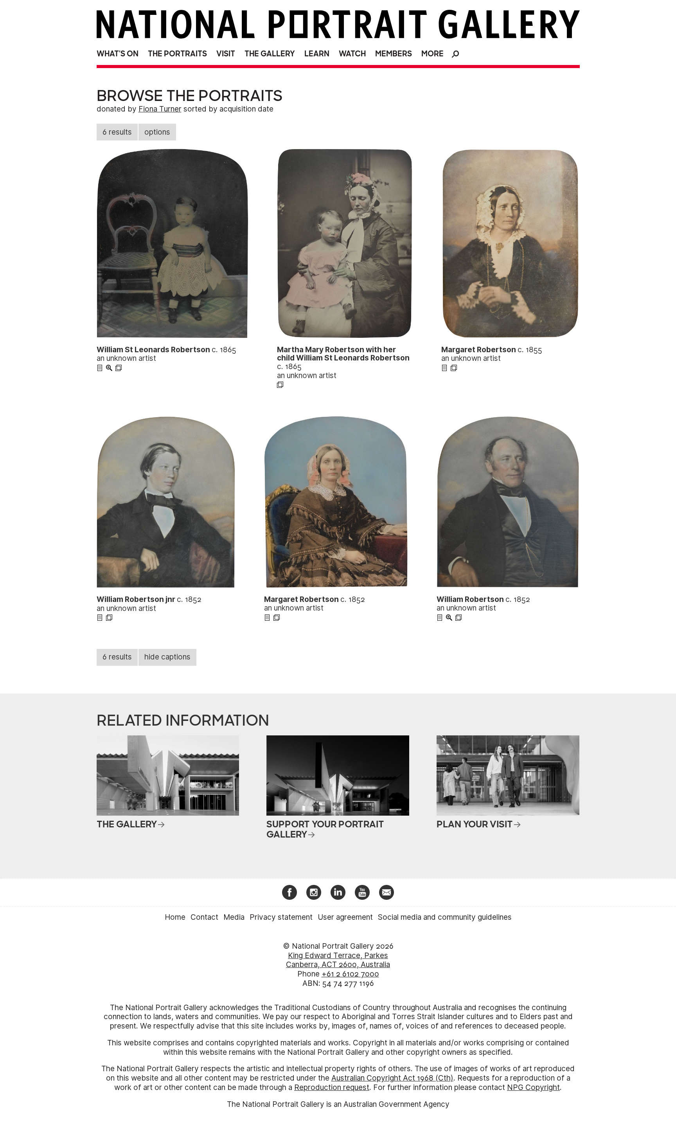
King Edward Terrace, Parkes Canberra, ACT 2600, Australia (338, 960)
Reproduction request (331, 1087)
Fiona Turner (160, 109)
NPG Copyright (533, 1087)
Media (234, 917)
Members (393, 54)
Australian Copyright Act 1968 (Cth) (392, 1078)
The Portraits (177, 54)
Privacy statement (281, 917)
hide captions (167, 656)
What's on (117, 54)
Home (175, 917)
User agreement (345, 917)
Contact (204, 917)
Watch (352, 54)
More (432, 54)
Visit (225, 54)
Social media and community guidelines (445, 917)
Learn (316, 54)
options (157, 132)
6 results (117, 132)
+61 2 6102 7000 (350, 973)
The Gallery (270, 54)
